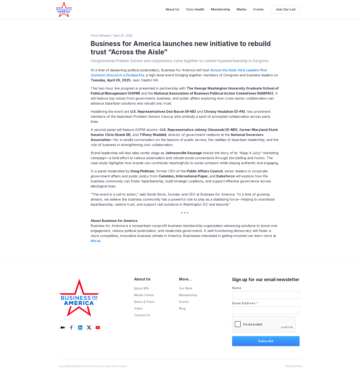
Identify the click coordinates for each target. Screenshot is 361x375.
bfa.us (95, 241)
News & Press (144, 301)
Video (138, 308)
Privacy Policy (294, 366)
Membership (188, 295)
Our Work (185, 288)
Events (258, 9)
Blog (182, 308)
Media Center (144, 295)
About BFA (141, 288)
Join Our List (285, 9)
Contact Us (142, 315)
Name (236, 288)
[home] (64, 9)
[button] (172, 9)
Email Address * (245, 303)
